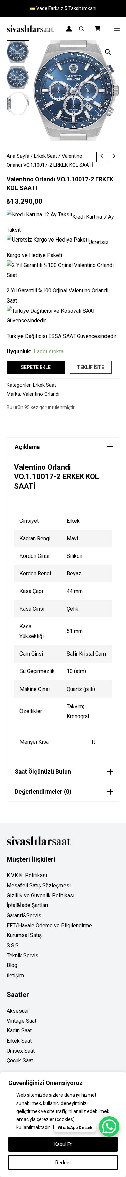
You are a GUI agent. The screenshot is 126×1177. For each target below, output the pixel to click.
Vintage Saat (21, 1021)
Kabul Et (63, 1144)
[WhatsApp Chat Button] (109, 1126)
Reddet (63, 1162)
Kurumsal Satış (24, 935)
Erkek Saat (45, 156)
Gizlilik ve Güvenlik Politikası (40, 895)
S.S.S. (13, 945)
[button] (82, 29)
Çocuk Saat (20, 1060)
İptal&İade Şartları (27, 905)
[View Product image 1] (18, 52)
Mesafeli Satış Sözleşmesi (39, 885)
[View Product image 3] (18, 104)
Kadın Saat (19, 1030)
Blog (12, 965)
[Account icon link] (69, 29)
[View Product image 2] (18, 78)
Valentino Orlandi (41, 394)
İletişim (15, 975)
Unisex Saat (21, 1051)
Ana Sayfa (18, 156)
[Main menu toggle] (117, 29)
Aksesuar (18, 1011)
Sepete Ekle (36, 367)
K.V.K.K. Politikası (27, 875)
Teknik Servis (22, 955)
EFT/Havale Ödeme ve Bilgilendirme (49, 925)
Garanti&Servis (24, 915)
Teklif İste (90, 367)
